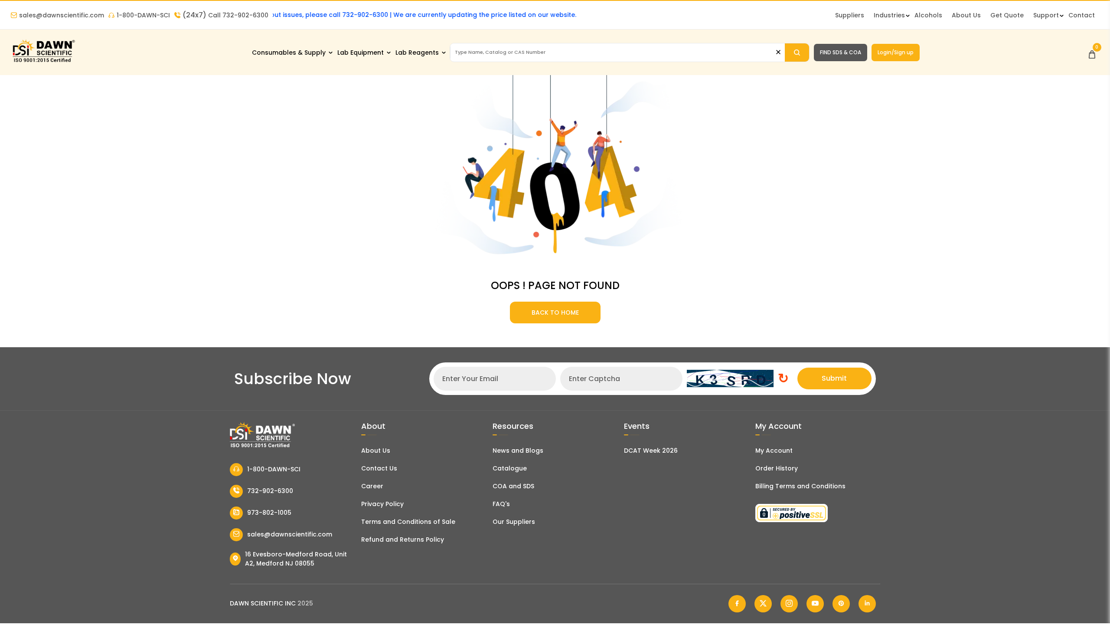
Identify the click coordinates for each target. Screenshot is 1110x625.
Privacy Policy (382, 504)
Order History (776, 468)
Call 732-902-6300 (225, 15)
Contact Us (379, 468)
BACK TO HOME (555, 312)
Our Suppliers (514, 521)
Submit (834, 378)
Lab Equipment (360, 52)
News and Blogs (518, 450)
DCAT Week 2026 (651, 450)
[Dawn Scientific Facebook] (737, 603)
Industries (889, 15)
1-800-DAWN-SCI (143, 15)
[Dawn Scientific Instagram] (789, 603)
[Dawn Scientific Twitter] (763, 603)
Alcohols (928, 15)
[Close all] (778, 52)
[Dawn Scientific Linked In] (867, 603)
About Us (966, 15)
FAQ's (501, 504)
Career (372, 486)
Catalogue (510, 468)
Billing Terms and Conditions (800, 486)
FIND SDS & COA (840, 52)
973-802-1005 (269, 512)
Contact (1081, 15)
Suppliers (849, 15)
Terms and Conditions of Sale (408, 521)
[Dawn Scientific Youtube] (815, 603)
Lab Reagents (417, 52)
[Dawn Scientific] (43, 61)
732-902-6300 (270, 491)
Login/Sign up (896, 52)
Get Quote (1007, 15)
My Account (774, 450)
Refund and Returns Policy (402, 539)
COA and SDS (513, 486)
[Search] (797, 52)
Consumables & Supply (289, 52)
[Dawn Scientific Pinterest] (841, 603)
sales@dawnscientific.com (61, 15)
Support (1046, 15)
